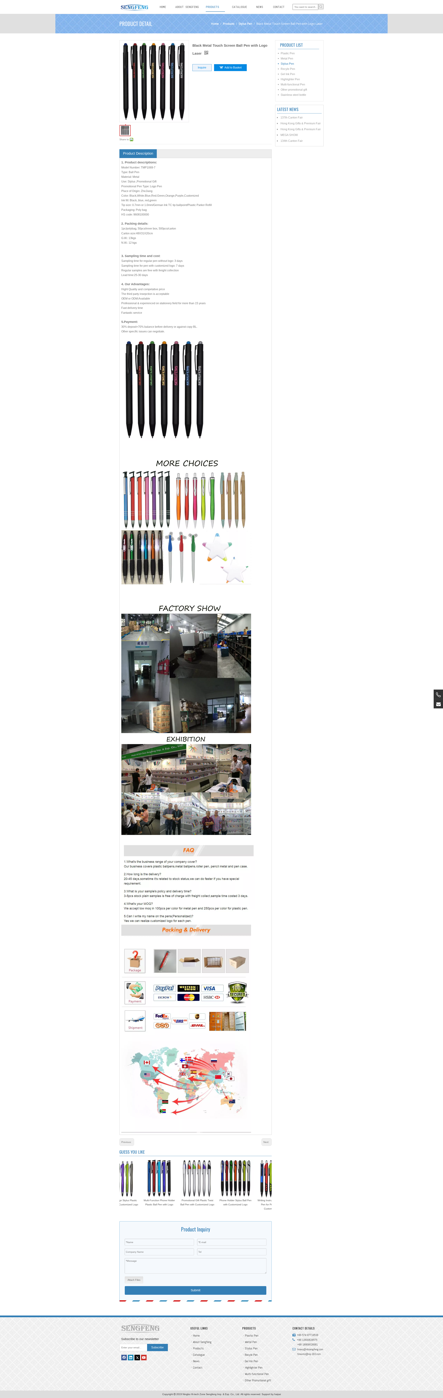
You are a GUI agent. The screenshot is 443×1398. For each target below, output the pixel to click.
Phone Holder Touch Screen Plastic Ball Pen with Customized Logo (252, 1204)
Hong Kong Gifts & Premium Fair (301, 123)
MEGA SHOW (289, 135)
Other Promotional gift (258, 1380)
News (196, 1361)
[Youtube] (144, 1357)
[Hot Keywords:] (320, 6)
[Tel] (438, 695)
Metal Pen (287, 58)
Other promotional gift (294, 89)
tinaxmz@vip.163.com (309, 1354)
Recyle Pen (288, 68)
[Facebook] (124, 1357)
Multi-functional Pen (293, 84)
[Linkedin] (130, 1357)
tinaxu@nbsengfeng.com (309, 1349)
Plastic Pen (288, 53)
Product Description (138, 153)
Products (198, 1348)
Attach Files (134, 1280)
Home (196, 1335)
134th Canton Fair (292, 140)
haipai (277, 1394)
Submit (195, 1290)
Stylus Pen (287, 63)
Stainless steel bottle (293, 94)
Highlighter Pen (290, 79)
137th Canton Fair (292, 117)
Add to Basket (233, 67)
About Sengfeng (202, 1342)
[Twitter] (137, 1357)
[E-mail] (438, 703)
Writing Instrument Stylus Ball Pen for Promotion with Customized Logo (215, 1204)
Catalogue (199, 1355)
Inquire (202, 67)
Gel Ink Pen (288, 74)
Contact (197, 1367)
